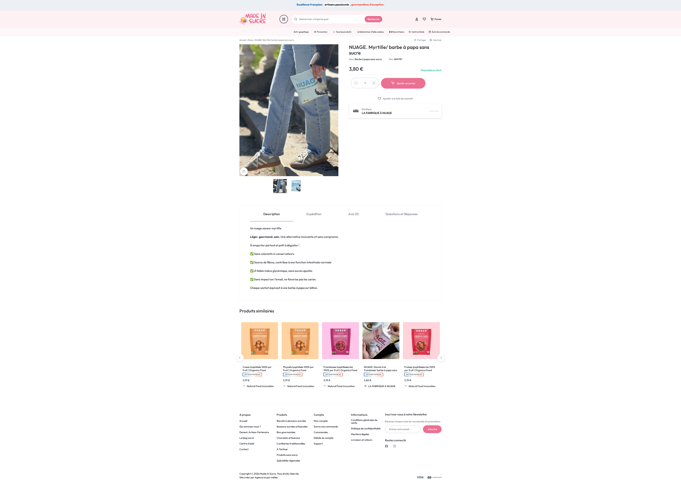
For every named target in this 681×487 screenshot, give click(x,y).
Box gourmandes (286, 432)
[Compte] (417, 19)
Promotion (322, 31)
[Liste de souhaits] (424, 19)
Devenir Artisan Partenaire (254, 432)
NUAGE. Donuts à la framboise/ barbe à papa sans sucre (380, 370)
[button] (243, 340)
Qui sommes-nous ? (250, 426)
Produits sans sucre (287, 455)
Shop (250, 40)
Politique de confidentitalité (365, 428)
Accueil (242, 40)
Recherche (373, 19)
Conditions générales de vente (364, 422)
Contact (243, 449)
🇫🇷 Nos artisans (396, 31)
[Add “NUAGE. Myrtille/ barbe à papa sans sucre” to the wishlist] (395, 98)
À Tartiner (282, 449)
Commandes (321, 432)
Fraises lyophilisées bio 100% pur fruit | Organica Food (419, 368)
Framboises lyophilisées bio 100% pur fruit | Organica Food (340, 368)
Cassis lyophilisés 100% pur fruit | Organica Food (257, 368)
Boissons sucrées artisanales (292, 426)
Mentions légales (360, 434)
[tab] (271, 214)
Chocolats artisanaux (288, 438)
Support (318, 443)
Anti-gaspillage (301, 31)
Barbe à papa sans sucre (368, 59)
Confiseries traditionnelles (291, 443)
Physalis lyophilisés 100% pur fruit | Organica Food (298, 368)
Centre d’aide (418, 31)
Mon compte (321, 420)
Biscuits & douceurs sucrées (291, 420)
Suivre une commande (326, 426)
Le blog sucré (246, 438)
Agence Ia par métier (266, 477)
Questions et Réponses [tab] (401, 214)
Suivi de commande (441, 31)
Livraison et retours (361, 439)
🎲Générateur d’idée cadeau (370, 31)
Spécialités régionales (288, 460)
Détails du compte (323, 438)
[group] (259, 340)
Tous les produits (343, 31)
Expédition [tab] (314, 214)
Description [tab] (271, 214)
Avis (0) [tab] (353, 214)
